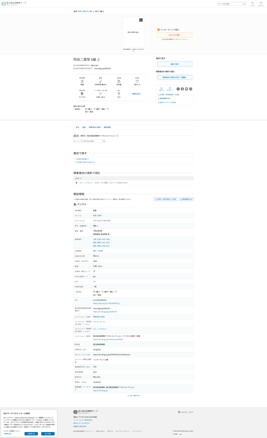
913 (94, 281)
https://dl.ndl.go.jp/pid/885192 (105, 311)
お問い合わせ (100, 431)
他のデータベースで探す (168, 102)
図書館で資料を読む (80, 426)
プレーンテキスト (86, 182)
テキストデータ (99, 322)
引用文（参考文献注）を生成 (169, 95)
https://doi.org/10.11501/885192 (105, 303)
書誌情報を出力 (165, 98)
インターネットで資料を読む (82, 420)
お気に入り (161, 90)
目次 (77, 127)
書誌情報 (107, 127)
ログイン (261, 6)
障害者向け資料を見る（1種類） (175, 77)
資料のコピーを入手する (81, 423)
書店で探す (175, 64)
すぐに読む (176, 35)
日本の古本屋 (81, 159)
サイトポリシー (138, 431)
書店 (84, 127)
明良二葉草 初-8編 (85, 11)
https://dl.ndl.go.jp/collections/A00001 (108, 339)
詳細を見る (136, 93)
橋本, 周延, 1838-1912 (101, 246)
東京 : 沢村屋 (98, 251)
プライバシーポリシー (122, 431)
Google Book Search (84, 162)
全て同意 (48, 434)
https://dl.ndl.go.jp (100, 390)
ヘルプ (252, 6)
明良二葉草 (97, 215)
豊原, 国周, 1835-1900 (101, 242)
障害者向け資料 (95, 127)
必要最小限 (31, 434)
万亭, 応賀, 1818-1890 (101, 239)
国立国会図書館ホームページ (82, 431)
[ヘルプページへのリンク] (133, 50)
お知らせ (110, 431)
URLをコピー (170, 90)
